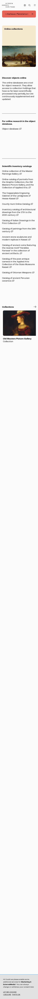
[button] (35, 306)
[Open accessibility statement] (25, 5)
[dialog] (19, 987)
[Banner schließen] (32, 14)
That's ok (16, 994)
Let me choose (10, 992)
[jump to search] (29, 5)
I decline (7, 994)
